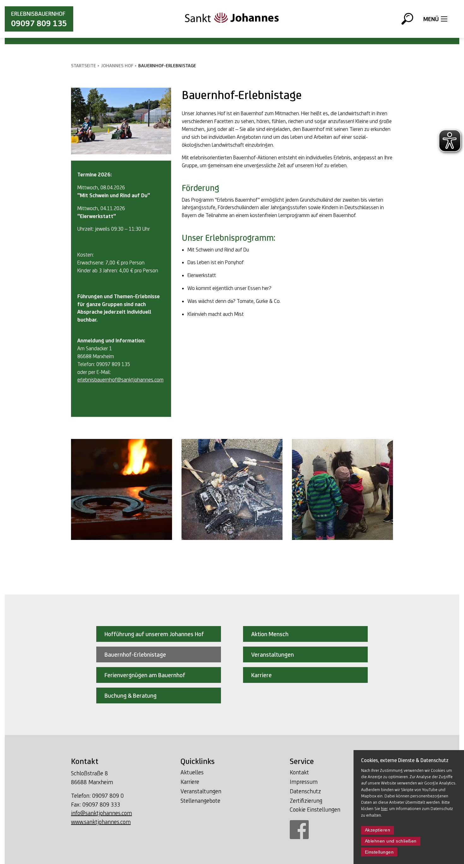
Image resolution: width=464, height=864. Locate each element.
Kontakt (299, 772)
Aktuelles (192, 772)
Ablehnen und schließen (391, 841)
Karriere (190, 781)
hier (384, 808)
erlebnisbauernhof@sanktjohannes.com (120, 379)
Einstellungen (379, 852)
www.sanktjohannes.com (101, 821)
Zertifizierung (306, 800)
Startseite (83, 65)
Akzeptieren (377, 830)
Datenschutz (305, 791)
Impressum (304, 781)
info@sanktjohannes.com (101, 812)
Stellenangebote (200, 800)
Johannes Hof (117, 65)
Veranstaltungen (201, 791)
